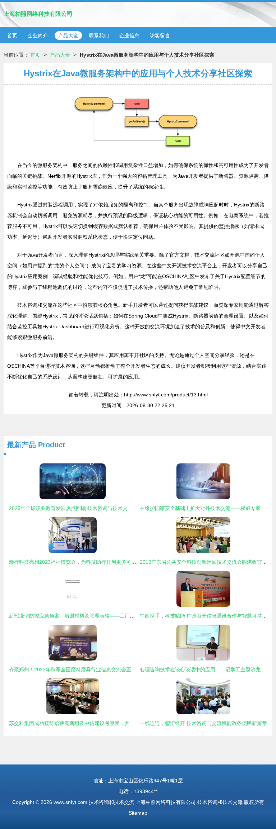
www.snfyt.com (70, 802)
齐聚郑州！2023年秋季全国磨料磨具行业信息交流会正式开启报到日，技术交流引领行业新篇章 (115, 669)
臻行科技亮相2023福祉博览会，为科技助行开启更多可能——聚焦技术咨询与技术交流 (105, 562)
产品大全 (68, 35)
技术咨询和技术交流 (111, 802)
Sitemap (138, 813)
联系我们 (99, 35)
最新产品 (21, 445)
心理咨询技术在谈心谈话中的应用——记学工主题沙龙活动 (205, 669)
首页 (12, 35)
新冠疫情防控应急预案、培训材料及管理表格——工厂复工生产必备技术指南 (94, 616)
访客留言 (160, 35)
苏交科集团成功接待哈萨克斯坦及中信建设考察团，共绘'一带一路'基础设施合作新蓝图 (105, 723)
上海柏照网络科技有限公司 (38, 14)
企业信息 (129, 35)
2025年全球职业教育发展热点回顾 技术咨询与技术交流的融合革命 (83, 508)
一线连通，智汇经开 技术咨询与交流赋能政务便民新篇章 (203, 723)
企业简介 (38, 35)
